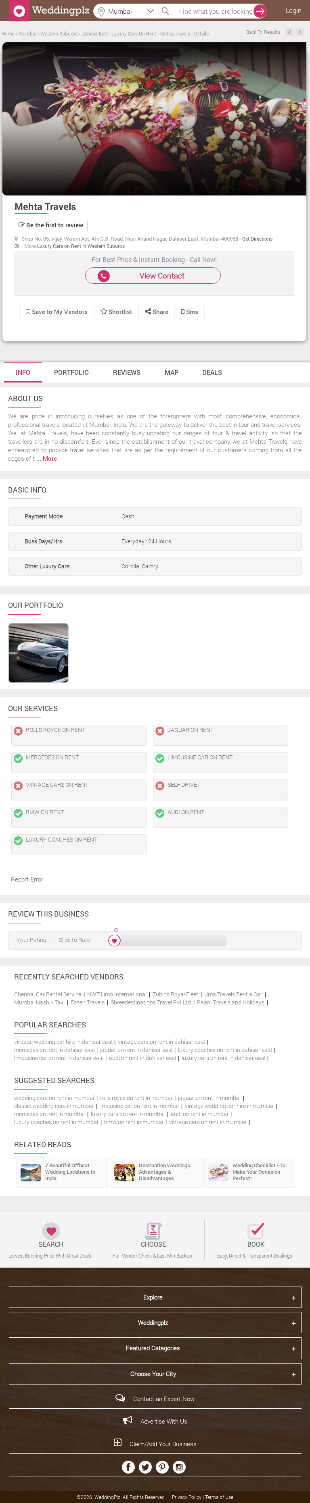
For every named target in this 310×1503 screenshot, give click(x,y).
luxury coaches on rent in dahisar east (225, 1050)
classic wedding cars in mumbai (53, 1106)
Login (294, 10)
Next (299, 32)
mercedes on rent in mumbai (49, 1114)
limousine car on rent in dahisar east (59, 1058)
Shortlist (120, 312)
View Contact (162, 275)
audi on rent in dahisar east (143, 1058)
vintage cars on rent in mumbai (207, 1122)
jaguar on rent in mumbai (209, 1098)
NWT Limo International (117, 994)
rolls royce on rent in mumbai (136, 1098)
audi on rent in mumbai (199, 1114)
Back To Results (263, 32)
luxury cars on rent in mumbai (128, 1114)
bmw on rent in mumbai (133, 1122)
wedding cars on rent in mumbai (54, 1098)
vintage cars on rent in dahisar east (161, 1042)
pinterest (162, 1467)
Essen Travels (88, 1002)
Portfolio (71, 372)
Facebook (128, 1467)
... (46, 458)
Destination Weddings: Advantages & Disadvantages (165, 1172)
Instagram (179, 1467)
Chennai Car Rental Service (47, 994)
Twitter (145, 1467)
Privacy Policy (187, 1497)
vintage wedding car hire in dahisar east (63, 1042)
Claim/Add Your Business (163, 1444)
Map (171, 372)
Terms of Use (219, 1497)
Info (23, 372)
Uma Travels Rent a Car (233, 994)
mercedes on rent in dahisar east (54, 1050)
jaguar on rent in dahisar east (136, 1050)
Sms (191, 312)
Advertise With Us (163, 1421)
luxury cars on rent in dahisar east (224, 1058)
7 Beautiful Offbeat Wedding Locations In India (70, 1172)
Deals (212, 372)
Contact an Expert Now (164, 1399)
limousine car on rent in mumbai (139, 1106)
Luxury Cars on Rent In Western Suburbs (81, 246)
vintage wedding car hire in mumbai (229, 1106)
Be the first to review (54, 225)
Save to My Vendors (59, 312)
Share (159, 312)
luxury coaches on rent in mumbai (56, 1122)
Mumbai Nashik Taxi (39, 1002)
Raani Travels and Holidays (230, 1002)
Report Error (27, 879)
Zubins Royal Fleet (175, 994)
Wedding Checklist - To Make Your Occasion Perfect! (258, 1172)
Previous (289, 32)
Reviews (126, 372)
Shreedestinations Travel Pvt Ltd (151, 1002)
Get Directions (257, 238)
